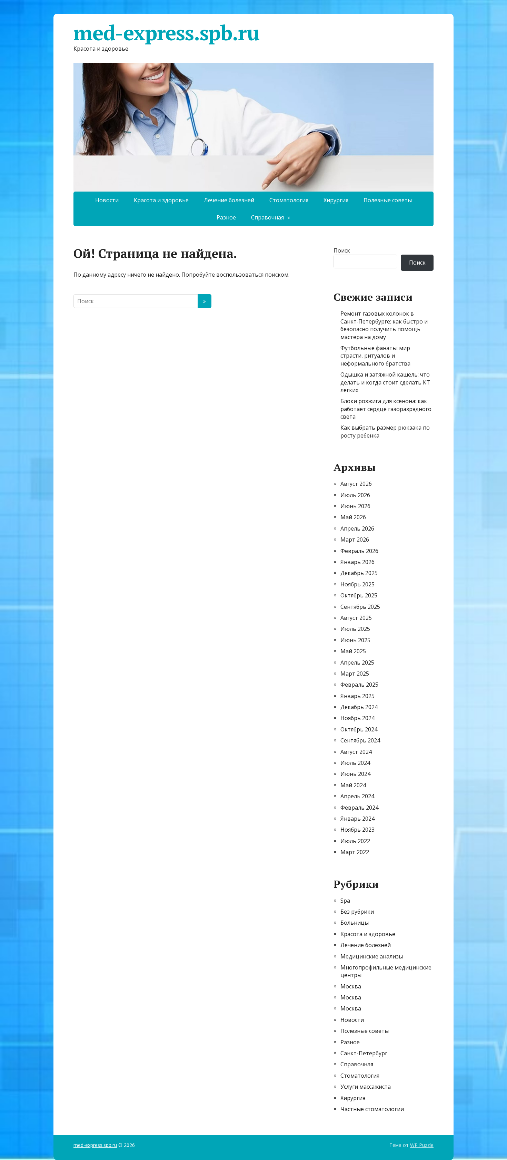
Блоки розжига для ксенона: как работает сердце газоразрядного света (385, 408)
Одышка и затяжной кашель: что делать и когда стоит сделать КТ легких (385, 382)
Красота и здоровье (161, 200)
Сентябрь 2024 (360, 740)
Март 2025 (354, 673)
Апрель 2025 (357, 662)
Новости (107, 200)
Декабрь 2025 (359, 573)
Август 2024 (356, 752)
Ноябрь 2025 (357, 584)
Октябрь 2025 (358, 595)
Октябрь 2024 (358, 729)
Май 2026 (353, 517)
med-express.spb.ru (166, 32)
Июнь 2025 (355, 640)
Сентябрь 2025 (360, 606)
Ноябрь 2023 (357, 829)
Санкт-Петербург (363, 1053)
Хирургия (336, 200)
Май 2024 (353, 785)
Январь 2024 (357, 818)
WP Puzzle (422, 1145)
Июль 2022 (355, 841)
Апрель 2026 (357, 528)
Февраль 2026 (359, 551)
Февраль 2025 (359, 684)
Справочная (267, 217)
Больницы (354, 922)
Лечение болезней (229, 200)
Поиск (342, 250)
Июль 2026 (355, 495)
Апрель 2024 (357, 796)
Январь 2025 (357, 696)
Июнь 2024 (355, 774)
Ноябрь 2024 (357, 718)
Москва (350, 986)
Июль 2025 (355, 629)
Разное (226, 217)
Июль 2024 (355, 763)
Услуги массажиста (365, 1086)
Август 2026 (356, 483)
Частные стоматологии (372, 1109)
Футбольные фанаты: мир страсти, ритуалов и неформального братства (375, 355)
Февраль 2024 (359, 807)
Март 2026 (354, 539)
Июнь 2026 (355, 506)
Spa (345, 900)
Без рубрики (357, 911)
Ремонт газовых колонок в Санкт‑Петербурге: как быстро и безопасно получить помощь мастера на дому (384, 325)
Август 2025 (356, 618)
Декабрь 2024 (359, 707)
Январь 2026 (357, 562)
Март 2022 (354, 852)
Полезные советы (388, 200)
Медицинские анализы (371, 956)
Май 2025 (353, 651)
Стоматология (288, 200)
